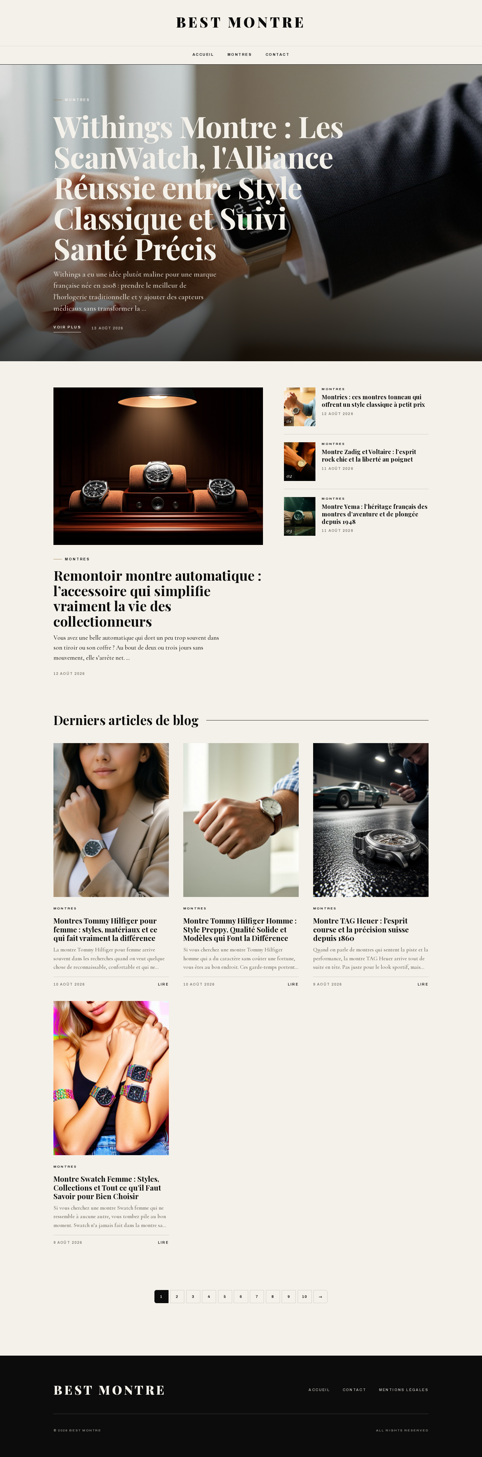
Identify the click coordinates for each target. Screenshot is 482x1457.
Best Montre (109, 1390)
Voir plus (67, 327)
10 (305, 1297)
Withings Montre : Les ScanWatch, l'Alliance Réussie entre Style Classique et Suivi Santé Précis (198, 187)
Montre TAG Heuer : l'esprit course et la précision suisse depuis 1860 (361, 929)
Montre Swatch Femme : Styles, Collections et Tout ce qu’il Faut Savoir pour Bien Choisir (107, 1187)
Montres (240, 54)
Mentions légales (404, 1390)
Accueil (203, 54)
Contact (278, 54)
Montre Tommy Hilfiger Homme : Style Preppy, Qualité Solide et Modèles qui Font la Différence (240, 929)
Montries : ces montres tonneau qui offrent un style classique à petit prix (373, 400)
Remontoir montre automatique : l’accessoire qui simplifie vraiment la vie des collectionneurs (157, 598)
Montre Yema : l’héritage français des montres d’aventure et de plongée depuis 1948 (375, 513)
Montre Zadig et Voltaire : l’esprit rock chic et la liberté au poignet (369, 455)
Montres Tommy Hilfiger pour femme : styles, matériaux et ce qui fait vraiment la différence (105, 929)
